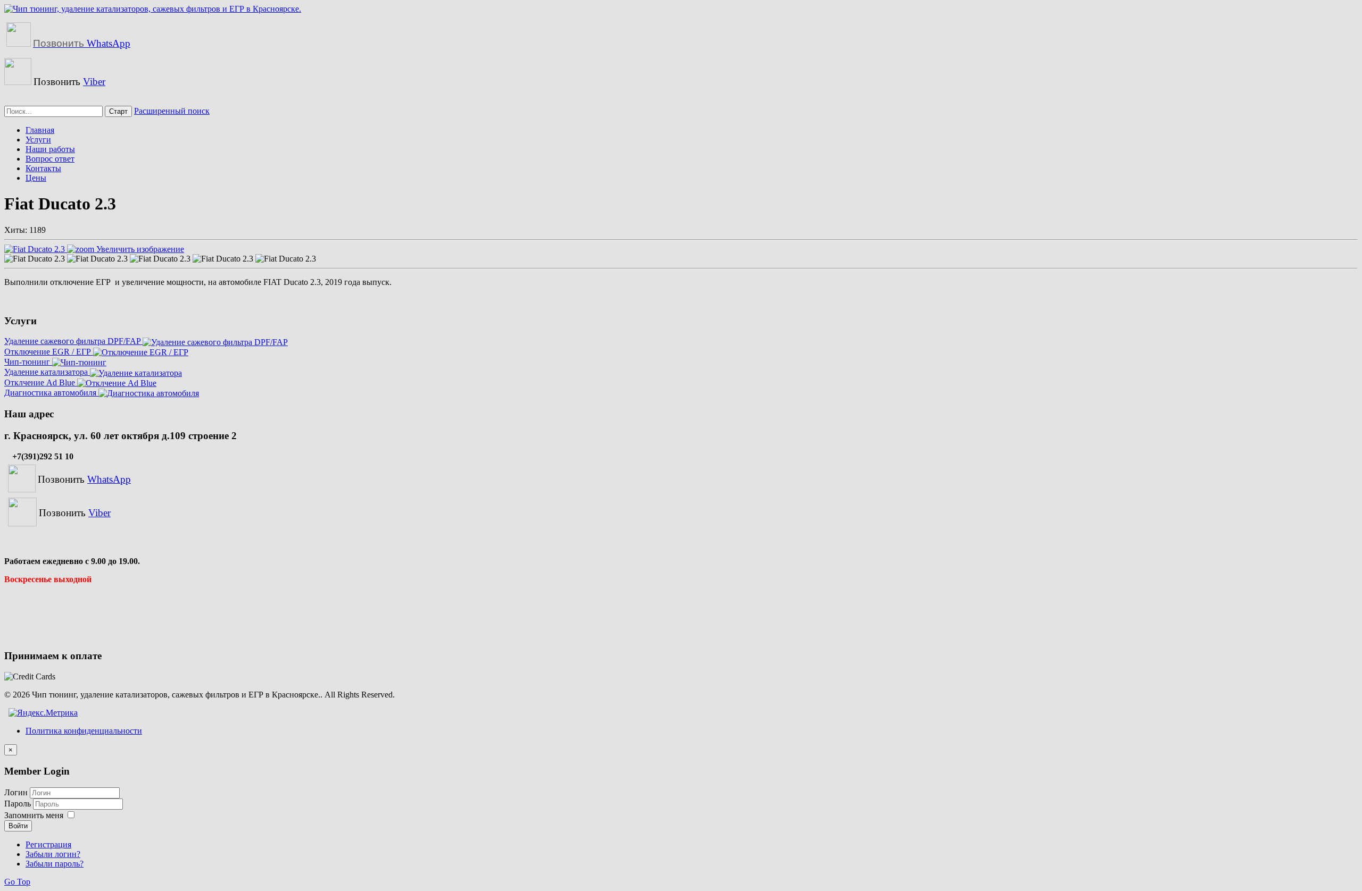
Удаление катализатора (47, 371)
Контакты (43, 168)
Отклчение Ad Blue (40, 382)
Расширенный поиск (172, 110)
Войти (18, 826)
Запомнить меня (33, 815)
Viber (94, 81)
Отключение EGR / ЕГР (48, 351)
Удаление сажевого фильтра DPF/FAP (73, 341)
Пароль (18, 803)
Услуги (38, 139)
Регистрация (48, 844)
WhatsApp (81, 43)
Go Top (17, 881)
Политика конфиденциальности (84, 730)
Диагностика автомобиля (51, 392)
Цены (36, 177)
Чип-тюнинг (28, 361)
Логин (16, 792)
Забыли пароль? (55, 863)
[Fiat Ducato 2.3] (34, 259)
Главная (40, 130)
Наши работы (50, 149)
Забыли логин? (53, 854)
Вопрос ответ (50, 158)
